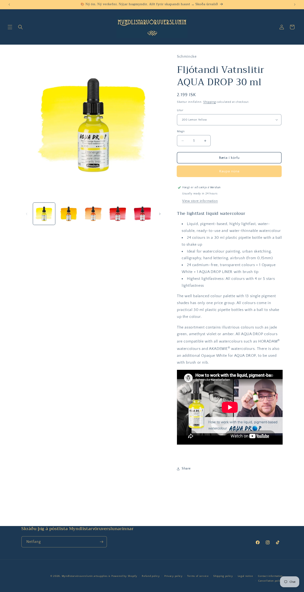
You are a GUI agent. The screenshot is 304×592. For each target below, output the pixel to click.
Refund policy (151, 576)
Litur (180, 110)
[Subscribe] (101, 541)
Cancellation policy (270, 580)
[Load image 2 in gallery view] (68, 214)
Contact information (270, 576)
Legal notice (245, 576)
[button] (10, 27)
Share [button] (186, 468)
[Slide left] (26, 214)
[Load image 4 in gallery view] (118, 214)
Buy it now (229, 171)
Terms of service (198, 576)
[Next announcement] (295, 4)
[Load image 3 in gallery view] (93, 214)
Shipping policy (223, 576)
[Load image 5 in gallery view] (142, 214)
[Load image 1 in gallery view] (44, 214)
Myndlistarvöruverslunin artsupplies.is (86, 576)
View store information (200, 201)
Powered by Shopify (124, 576)
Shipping (209, 101)
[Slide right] (160, 214)
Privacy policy (173, 576)
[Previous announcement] (9, 4)
